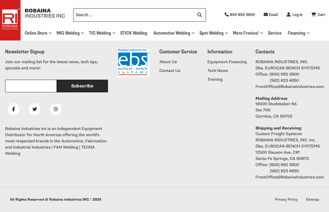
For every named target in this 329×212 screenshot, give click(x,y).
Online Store (36, 33)
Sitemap (312, 199)
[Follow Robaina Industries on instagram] (55, 109)
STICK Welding (133, 33)
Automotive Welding (171, 33)
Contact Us (169, 71)
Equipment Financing (227, 62)
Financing (296, 33)
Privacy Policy (286, 199)
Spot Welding (211, 33)
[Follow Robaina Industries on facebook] (13, 109)
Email (273, 15)
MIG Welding (68, 33)
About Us (168, 62)
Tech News (217, 71)
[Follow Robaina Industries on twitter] (34, 109)
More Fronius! (246, 33)
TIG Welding (100, 33)
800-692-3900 (242, 15)
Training (215, 79)
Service (274, 33)
